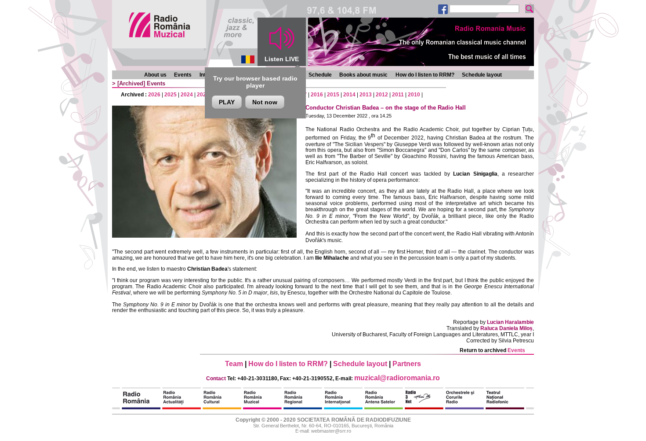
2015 (333, 95)
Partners (406, 364)
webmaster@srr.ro (331, 431)
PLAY (227, 102)
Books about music (363, 75)
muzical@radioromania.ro (397, 378)
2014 (349, 95)
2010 (414, 95)
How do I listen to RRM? (425, 75)
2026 (154, 95)
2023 (203, 95)
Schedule (320, 75)
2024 (187, 95)
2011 (398, 95)
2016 (317, 95)
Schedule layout (482, 75)
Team (234, 364)
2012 (382, 95)
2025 (170, 95)
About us (155, 75)
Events (183, 75)
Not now (264, 102)
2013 (365, 95)
